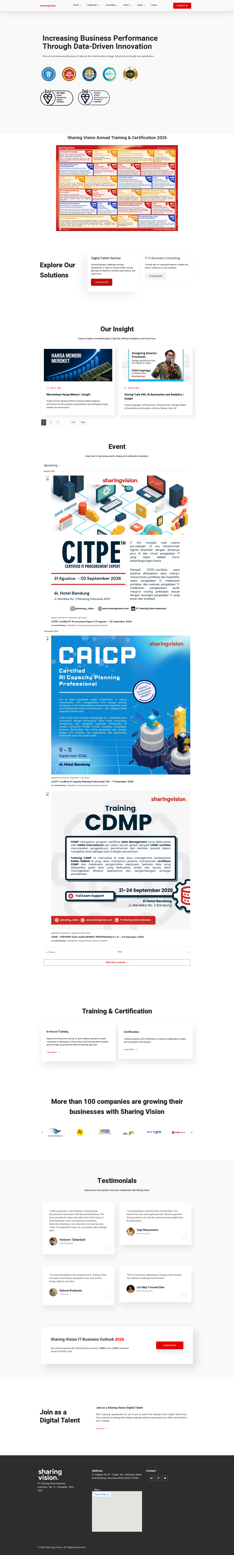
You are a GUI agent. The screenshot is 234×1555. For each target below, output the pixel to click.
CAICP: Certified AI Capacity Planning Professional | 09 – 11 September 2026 (92, 781)
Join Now (100, 1428)
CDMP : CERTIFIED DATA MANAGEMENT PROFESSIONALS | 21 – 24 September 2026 (97, 936)
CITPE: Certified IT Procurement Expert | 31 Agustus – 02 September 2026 (91, 621)
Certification (92, 5)
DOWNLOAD (170, 1345)
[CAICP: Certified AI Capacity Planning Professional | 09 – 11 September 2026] (120, 705)
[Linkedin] (151, 1478)
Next (83, 422)
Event (75, 5)
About (139, 5)
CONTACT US (182, 6)
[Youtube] (165, 1478)
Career (154, 5)
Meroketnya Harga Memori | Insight (68, 395)
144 (73, 422)
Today (120, 952)
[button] (42, 1132)
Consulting (110, 5)
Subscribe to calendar (116, 962)
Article (126, 5)
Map (96, 1489)
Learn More (52, 1052)
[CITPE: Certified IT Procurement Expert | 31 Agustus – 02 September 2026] (120, 545)
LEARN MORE (101, 282)
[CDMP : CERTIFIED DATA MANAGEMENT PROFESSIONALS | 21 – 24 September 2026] (120, 860)
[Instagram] (158, 1478)
